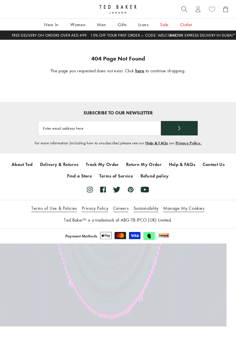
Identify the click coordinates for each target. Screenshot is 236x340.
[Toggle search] (184, 9)
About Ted (22, 164)
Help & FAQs (156, 143)
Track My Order (102, 164)
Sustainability (146, 208)
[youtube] (145, 189)
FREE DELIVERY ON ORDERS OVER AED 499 (49, 35)
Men (101, 24)
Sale (164, 24)
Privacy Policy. (188, 143)
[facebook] (103, 189)
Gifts (122, 24)
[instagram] (90, 189)
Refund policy (154, 176)
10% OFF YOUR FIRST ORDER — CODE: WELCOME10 (135, 35)
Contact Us (213, 164)
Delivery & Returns (59, 164)
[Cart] (226, 9)
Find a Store (79, 176)
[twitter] (116, 189)
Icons (143, 24)
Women (77, 24)
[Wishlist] (212, 9)
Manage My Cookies (184, 208)
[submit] (179, 128)
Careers (121, 208)
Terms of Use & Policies (54, 208)
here (139, 70)
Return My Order (143, 164)
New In (51, 24)
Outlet (186, 24)
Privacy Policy (95, 208)
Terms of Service (116, 176)
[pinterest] (131, 189)
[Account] (198, 9)
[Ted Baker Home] (118, 9)
